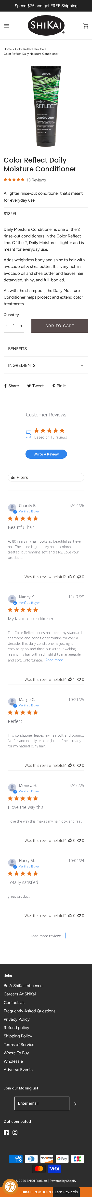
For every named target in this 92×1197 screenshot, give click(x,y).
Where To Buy (16, 1052)
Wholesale (13, 1061)
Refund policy (16, 1027)
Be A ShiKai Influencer (24, 985)
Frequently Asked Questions (29, 1010)
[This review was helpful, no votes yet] (70, 576)
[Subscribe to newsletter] (75, 1103)
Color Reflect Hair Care (30, 49)
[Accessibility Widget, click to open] (10, 1187)
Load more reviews (46, 936)
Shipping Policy (18, 1035)
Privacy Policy (17, 1019)
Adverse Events (18, 1069)
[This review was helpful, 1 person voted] (70, 679)
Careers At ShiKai (20, 993)
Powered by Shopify (63, 1181)
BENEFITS (17, 348)
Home (8, 49)
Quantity (11, 314)
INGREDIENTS (21, 365)
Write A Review (46, 454)
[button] (46, 1192)
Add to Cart (59, 326)
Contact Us (14, 1002)
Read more (54, 660)
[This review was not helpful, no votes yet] (79, 576)
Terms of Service (19, 1044)
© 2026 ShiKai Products (32, 1181)
